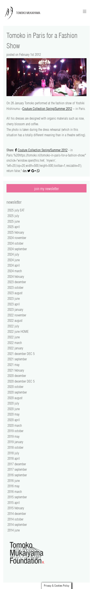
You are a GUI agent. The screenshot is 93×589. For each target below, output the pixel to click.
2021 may (13, 364)
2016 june (14, 480)
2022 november (17, 315)
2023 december (17, 282)
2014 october (15, 519)
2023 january (15, 309)
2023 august (15, 293)
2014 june (14, 530)
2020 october (15, 386)
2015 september (17, 497)
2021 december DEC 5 (21, 354)
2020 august (15, 398)
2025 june (14, 221)
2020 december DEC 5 (21, 381)
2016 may (13, 486)
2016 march (15, 491)
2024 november (17, 238)
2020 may (13, 414)
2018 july (13, 453)
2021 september (17, 359)
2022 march (15, 343)
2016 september (17, 475)
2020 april (14, 420)
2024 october (15, 243)
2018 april (14, 458)
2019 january (15, 442)
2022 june (14, 337)
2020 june (14, 409)
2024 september (17, 249)
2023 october (15, 287)
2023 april (14, 304)
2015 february (16, 508)
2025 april (14, 227)
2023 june (14, 298)
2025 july (13, 216)
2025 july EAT (16, 210)
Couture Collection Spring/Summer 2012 (47, 108)
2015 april (14, 502)
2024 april (14, 265)
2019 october (15, 431)
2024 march (15, 271)
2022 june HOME (18, 331)
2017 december (17, 464)
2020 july (13, 403)
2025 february (16, 232)
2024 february (16, 276)
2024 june (14, 260)
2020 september (17, 392)
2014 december (17, 513)
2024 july (13, 254)
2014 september (17, 524)
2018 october (15, 447)
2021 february (16, 370)
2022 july (13, 326)
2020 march (15, 425)
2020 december (17, 375)
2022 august (15, 320)
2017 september (17, 469)
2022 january (15, 348)
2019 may (13, 436)
